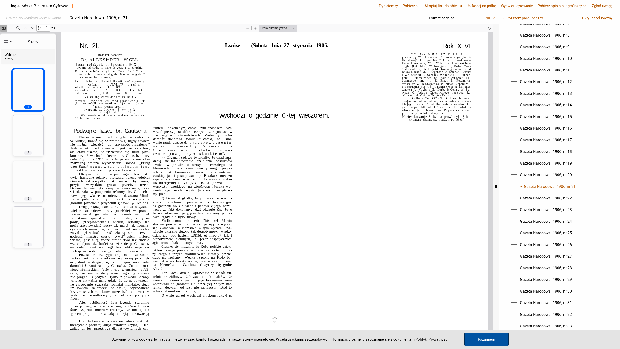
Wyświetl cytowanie (517, 6)
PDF (488, 18)
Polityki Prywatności (432, 339)
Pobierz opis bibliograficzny (560, 6)
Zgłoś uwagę (602, 6)
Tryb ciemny (388, 6)
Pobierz (409, 6)
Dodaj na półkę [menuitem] (484, 6)
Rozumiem (486, 339)
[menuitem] (545, 35)
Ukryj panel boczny (597, 18)
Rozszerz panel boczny (524, 18)
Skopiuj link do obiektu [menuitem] (443, 6)
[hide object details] (496, 186)
